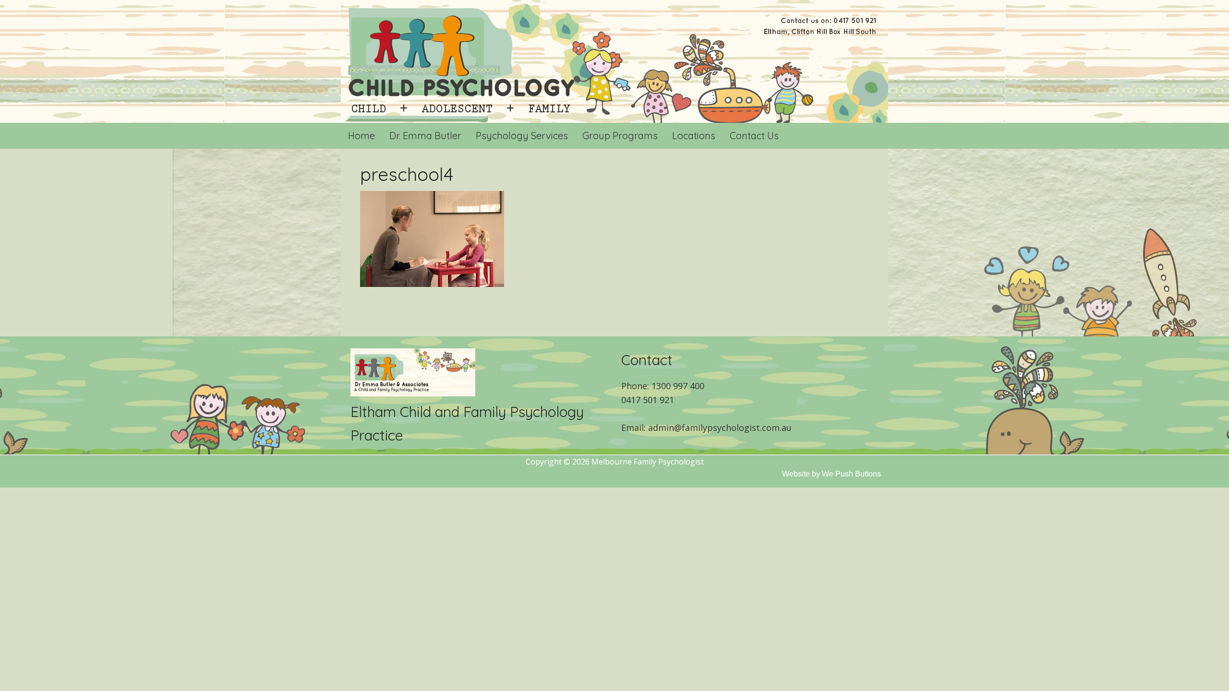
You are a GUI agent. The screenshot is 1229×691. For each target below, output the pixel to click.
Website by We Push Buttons (831, 474)
